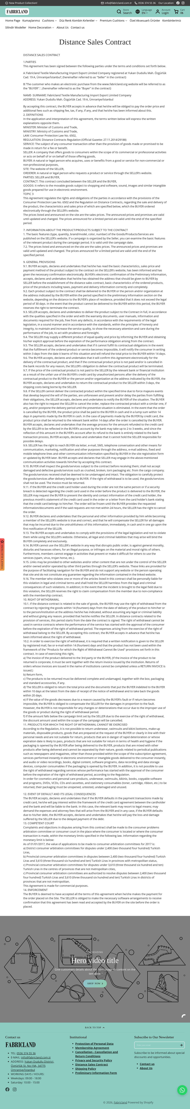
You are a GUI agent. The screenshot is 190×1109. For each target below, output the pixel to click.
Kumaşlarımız (31, 20)
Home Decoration (39, 27)
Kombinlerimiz (171, 20)
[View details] (20, 1045)
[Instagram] (183, 3)
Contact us (78, 27)
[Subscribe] (181, 1045)
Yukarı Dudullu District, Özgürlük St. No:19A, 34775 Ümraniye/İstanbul (32, 1066)
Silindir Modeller (15, 27)
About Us (63, 27)
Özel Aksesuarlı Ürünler (145, 20)
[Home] (17, 11)
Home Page (12, 20)
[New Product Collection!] (21, 3)
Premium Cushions (112, 20)
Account (162, 11)
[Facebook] (178, 3)
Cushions (48, 20)
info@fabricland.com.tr (118, 3)
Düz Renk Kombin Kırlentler (77, 20)
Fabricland (120, 1102)
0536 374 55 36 (147, 3)
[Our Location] (166, 3)
